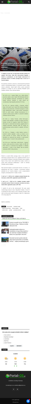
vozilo (23, 210)
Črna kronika (7, 13)
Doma (2, 13)
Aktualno (3, 225)
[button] (2, 2)
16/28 (25, 363)
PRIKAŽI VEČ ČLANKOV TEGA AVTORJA (14, 218)
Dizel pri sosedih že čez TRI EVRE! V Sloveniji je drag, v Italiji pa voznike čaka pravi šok (19, 224)
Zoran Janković (7, 335)
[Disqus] (15, 268)
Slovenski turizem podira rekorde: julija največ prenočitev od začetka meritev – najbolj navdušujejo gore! (19, 239)
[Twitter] (17, 389)
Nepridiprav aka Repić (8, 336)
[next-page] (5, 245)
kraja (21, 208)
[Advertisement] (15, 30)
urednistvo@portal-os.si (19, 385)
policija (10, 210)
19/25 (6, 363)
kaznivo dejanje (15, 208)
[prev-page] (2, 245)
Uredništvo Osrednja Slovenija (16, 380)
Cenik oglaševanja (15, 399)
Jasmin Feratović (7, 342)
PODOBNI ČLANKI (7, 216)
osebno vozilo (5, 210)
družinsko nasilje (17, 206)
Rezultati (19, 345)
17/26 (15, 363)
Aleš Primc (6, 340)
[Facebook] (13, 389)
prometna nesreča (17, 210)
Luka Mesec (6, 338)
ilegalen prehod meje (6, 208)
